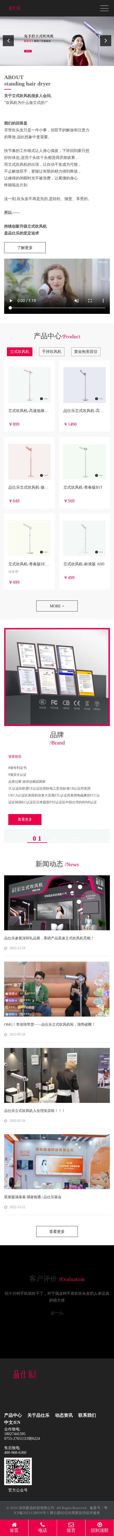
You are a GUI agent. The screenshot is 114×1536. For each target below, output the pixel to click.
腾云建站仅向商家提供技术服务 (75, 1513)
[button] (8, 40)
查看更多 (25, 819)
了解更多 (25, 248)
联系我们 (87, 1415)
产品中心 (13, 1415)
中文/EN (12, 1422)
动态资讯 (64, 1415)
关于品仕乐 (38, 1415)
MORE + (57, 606)
